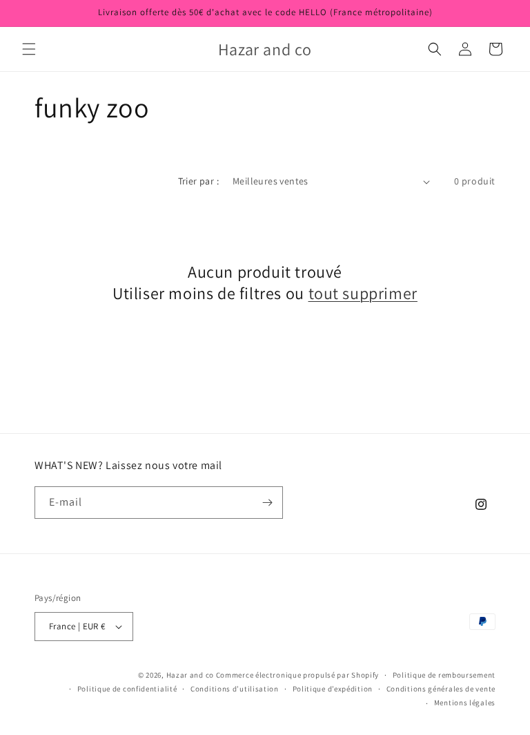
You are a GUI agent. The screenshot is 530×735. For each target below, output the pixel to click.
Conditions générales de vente (440, 689)
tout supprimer (363, 293)
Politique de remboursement (444, 675)
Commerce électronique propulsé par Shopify (297, 675)
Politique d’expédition (333, 689)
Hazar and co (190, 675)
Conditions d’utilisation (234, 689)
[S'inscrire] (267, 502)
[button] (29, 49)
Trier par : (198, 181)
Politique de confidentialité (127, 689)
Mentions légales (464, 702)
